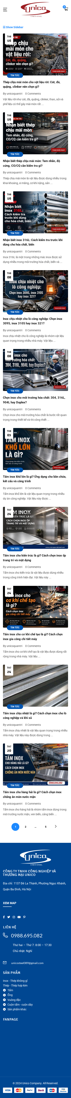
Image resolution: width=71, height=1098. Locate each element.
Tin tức (15, 75)
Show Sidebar (14, 27)
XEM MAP (9, 903)
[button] (66, 9)
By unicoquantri (12, 93)
